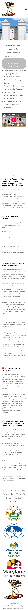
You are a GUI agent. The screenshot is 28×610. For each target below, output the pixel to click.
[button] (14, 63)
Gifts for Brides (17, 89)
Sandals (21, 183)
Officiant (12, 95)
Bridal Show (8, 86)
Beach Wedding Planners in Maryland (13, 104)
